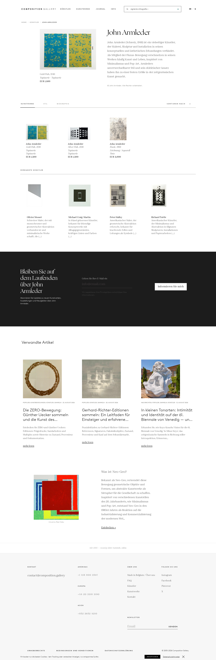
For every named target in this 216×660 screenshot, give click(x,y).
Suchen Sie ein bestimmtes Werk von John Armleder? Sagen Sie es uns (108, 325)
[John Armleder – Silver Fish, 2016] (79, 129)
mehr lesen (28, 445)
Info (113, 9)
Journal (100, 9)
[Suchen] (178, 9)
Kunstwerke (83, 9)
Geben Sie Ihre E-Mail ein (94, 278)
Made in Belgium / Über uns (141, 575)
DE (190, 9)
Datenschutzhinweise (171, 657)
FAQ (129, 580)
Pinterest (166, 586)
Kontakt (131, 596)
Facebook (166, 580)
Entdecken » (108, 527)
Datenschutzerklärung (119, 650)
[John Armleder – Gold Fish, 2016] (37, 129)
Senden (173, 627)
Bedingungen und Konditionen (75, 650)
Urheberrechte (36, 650)
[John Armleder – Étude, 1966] (121, 129)
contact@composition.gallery (46, 576)
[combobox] (153, 9)
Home (24, 22)
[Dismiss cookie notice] (183, 657)
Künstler (65, 9)
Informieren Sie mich (171, 286)
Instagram (167, 575)
